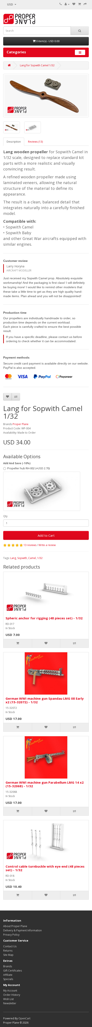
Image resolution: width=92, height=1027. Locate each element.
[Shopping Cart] (79, 4)
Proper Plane (20, 424)
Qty (5, 516)
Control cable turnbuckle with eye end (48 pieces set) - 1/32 (45, 868)
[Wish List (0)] (73, 4)
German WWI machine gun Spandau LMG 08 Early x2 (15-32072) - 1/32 (45, 700)
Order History (11, 995)
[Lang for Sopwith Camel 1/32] (46, 95)
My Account (10, 990)
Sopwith (22, 558)
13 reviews (30, 545)
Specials (8, 979)
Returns (7, 950)
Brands (7, 966)
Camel (32, 558)
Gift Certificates (12, 970)
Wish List (8, 999)
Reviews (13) (35, 141)
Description (14, 141)
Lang (13, 558)
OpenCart (24, 1018)
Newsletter (9, 1003)
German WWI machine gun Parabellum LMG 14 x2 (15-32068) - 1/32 (45, 784)
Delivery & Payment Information (22, 930)
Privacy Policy (11, 934)
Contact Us (9, 946)
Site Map (8, 955)
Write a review (47, 545)
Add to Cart (46, 535)
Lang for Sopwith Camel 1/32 (37, 65)
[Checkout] (85, 4)
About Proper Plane (15, 926)
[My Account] (67, 4)
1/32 (40, 558)
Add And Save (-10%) (16, 463)
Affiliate (7, 975)
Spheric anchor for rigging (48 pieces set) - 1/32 (44, 618)
